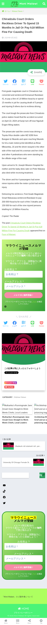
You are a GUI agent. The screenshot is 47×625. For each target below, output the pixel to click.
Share (29, 623)
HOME (25, 608)
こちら (34, 302)
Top (41, 623)
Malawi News (20, 397)
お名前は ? (10, 269)
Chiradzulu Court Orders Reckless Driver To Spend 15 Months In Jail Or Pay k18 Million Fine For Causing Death (22, 227)
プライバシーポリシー (23, 613)
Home (6, 623)
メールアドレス (14, 281)
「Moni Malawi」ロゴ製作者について (17, 597)
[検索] (42, 475)
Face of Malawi (8, 234)
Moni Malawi (28, 3)
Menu (17, 623)
